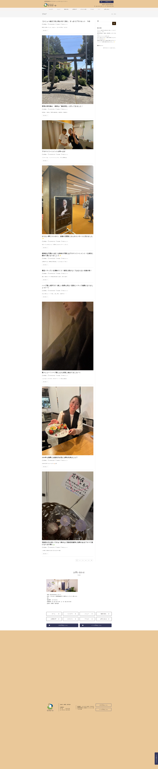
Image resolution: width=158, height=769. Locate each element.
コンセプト (51, 9)
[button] (106, 2)
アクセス (92, 9)
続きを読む (46, 30)
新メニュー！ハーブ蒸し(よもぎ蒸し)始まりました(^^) (61, 372)
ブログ (99, 9)
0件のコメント (65, 24)
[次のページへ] (91, 560)
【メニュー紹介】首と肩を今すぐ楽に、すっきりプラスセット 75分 (66, 21)
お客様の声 (74, 9)
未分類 (58, 24)
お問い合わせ (106, 9)
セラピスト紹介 (83, 9)
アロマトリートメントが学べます (54, 151)
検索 (98, 21)
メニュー (58, 9)
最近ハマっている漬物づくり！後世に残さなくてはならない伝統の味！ (67, 270)
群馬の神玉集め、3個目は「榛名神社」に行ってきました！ (62, 106)
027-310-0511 (55, 599)
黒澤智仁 (45, 24)
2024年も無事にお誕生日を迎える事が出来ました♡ (60, 457)
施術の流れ (66, 9)
